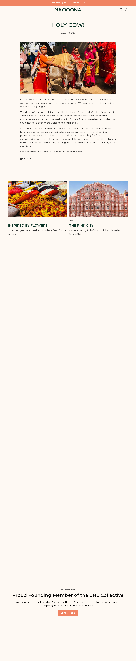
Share (28, 158)
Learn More (68, 613)
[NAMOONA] (68, 9)
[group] (68, 3)
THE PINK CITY (81, 225)
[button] (121, 10)
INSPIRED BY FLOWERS (27, 225)
